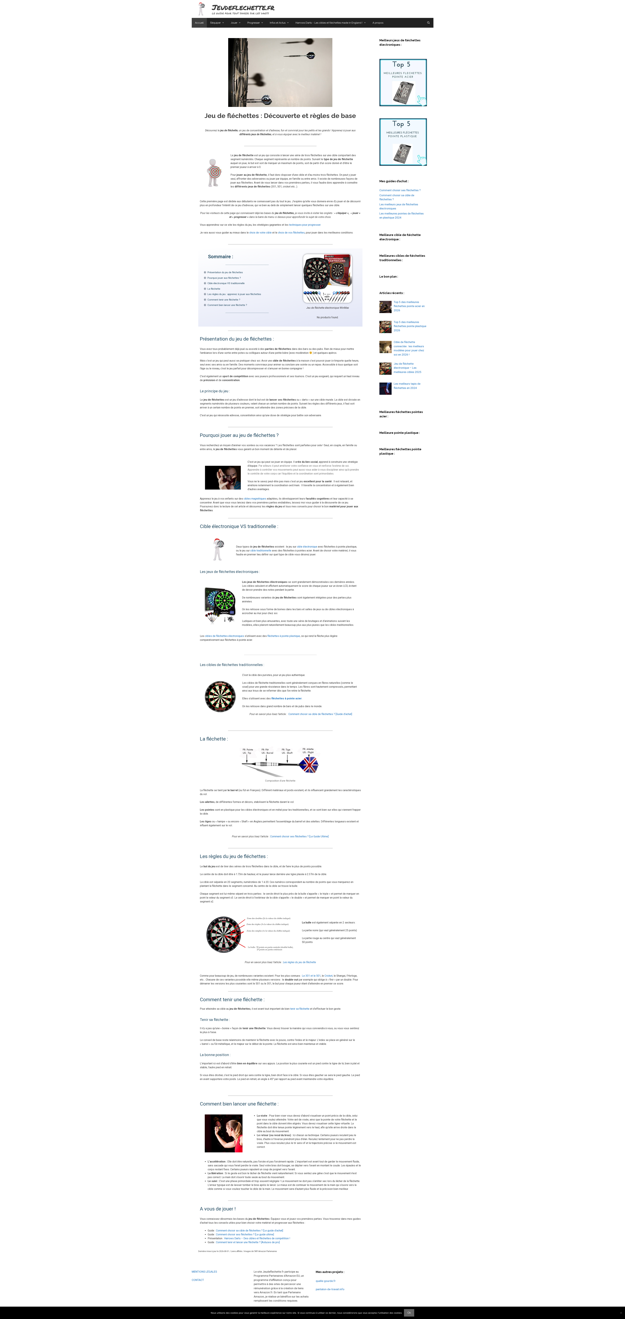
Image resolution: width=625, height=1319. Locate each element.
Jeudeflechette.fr (243, 7)
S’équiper (215, 22)
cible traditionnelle (260, 550)
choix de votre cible (260, 232)
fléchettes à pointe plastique (283, 636)
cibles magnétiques (255, 498)
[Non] (621, 1312)
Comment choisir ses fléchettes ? (400, 190)
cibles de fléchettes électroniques (224, 636)
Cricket (329, 975)
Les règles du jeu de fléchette (299, 962)
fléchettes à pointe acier (286, 698)
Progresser (253, 22)
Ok (409, 1312)
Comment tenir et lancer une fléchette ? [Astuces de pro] (248, 1242)
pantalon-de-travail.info (330, 1289)
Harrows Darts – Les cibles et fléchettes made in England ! (329, 22)
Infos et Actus (277, 22)
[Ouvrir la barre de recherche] (428, 23)
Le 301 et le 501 (311, 975)
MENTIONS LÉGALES (204, 1271)
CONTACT (198, 1280)
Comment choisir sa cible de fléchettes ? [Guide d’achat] (320, 714)
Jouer (234, 22)
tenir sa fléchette (299, 1008)
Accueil (199, 22)
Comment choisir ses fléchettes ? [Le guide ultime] (245, 1234)
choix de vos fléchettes (291, 232)
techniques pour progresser (304, 224)
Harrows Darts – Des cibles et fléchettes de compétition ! (257, 1238)
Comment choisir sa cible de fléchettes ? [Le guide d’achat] (249, 1230)
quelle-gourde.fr (326, 1281)
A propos (378, 22)
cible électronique (307, 546)
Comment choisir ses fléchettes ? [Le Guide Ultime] (299, 836)
